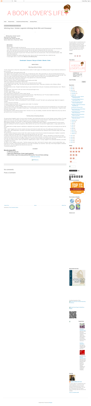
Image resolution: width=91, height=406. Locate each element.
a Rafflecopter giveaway (35, 156)
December (74, 91)
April (73, 128)
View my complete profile (74, 392)
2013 (72, 142)
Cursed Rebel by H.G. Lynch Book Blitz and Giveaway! (78, 112)
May (72, 126)
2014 (72, 140)
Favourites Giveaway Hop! (83, 330)
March (73, 130)
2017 (72, 135)
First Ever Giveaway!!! (82, 344)
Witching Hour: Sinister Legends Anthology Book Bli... (77, 97)
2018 (72, 90)
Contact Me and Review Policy (22, 21)
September (74, 120)
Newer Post (6, 205)
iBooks (44, 60)
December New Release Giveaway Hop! (83, 357)
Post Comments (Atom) (13, 207)
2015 (72, 138)
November (74, 93)
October (73, 95)
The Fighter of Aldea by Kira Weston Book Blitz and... (78, 105)
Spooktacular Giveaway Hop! (77, 107)
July (72, 123)
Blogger (50, 402)
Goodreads (23, 60)
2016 (72, 137)
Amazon (29, 60)
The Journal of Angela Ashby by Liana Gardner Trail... (77, 100)
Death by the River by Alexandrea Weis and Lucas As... (77, 118)
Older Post (64, 205)
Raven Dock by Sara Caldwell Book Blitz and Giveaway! (78, 110)
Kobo (48, 60)
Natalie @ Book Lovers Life (76, 381)
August (73, 121)
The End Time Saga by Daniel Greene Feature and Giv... (77, 102)
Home (5, 21)
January (73, 133)
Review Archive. (11, 21)
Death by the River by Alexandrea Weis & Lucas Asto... (77, 115)
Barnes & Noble (37, 60)
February (73, 131)
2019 (72, 88)
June (73, 125)
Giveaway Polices (33, 21)
